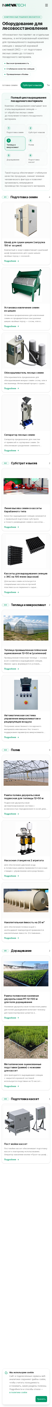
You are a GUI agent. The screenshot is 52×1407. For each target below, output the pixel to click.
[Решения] (46, 5)
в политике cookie (18, 1392)
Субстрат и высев (32, 85)
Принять (41, 1399)
